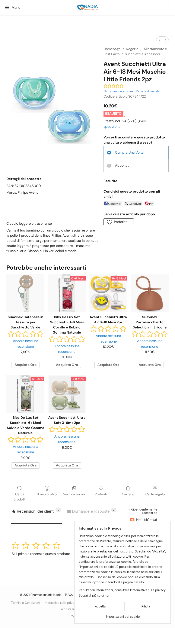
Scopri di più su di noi (94, 595)
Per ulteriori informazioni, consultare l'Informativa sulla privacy (122, 590)
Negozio (132, 49)
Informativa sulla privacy (61, 602)
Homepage (112, 49)
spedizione (112, 126)
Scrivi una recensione (119, 91)
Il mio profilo (47, 494)
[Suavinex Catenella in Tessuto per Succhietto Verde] (25, 293)
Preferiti (101, 494)
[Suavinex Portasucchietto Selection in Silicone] (150, 293)
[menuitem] (159, 40)
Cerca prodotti (19, 497)
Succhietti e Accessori (142, 54)
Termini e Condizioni (25, 602)
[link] (123, 615)
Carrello (128, 494)
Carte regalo (155, 494)
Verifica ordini (74, 494)
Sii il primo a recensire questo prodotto (41, 554)
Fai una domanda (148, 91)
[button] (87, 7)
